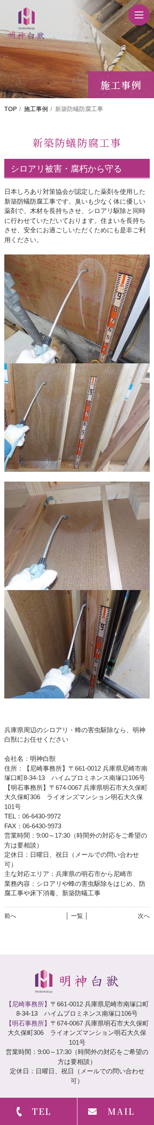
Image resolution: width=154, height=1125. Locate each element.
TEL (41, 1111)
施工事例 (36, 108)
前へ (10, 915)
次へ (144, 915)
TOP (10, 108)
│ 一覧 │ (77, 915)
